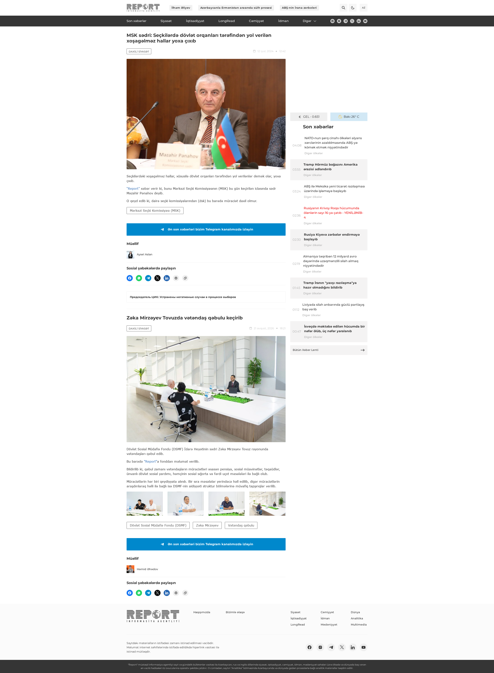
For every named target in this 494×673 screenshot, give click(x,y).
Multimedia (359, 624)
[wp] (139, 278)
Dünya (355, 612)
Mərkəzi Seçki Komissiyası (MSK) (155, 210)
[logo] (143, 8)
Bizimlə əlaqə (235, 612)
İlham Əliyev (181, 7)
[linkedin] (359, 21)
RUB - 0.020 (311, 117)
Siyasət (295, 612)
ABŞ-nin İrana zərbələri (299, 7)
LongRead (298, 624)
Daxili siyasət (139, 51)
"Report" (150, 461)
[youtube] (365, 21)
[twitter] (352, 21)
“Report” (133, 188)
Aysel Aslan (144, 254)
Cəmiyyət (327, 612)
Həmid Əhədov (147, 569)
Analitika (357, 618)
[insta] (339, 21)
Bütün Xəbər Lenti (305, 350)
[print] (176, 278)
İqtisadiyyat (299, 618)
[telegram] (345, 21)
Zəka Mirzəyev (207, 525)
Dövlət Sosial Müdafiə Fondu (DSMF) (158, 525)
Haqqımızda (201, 612)
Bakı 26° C (351, 117)
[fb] (332, 21)
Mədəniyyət (329, 624)
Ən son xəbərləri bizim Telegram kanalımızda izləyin (210, 229)
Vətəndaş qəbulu (241, 525)
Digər (307, 21)
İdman (325, 618)
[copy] (185, 278)
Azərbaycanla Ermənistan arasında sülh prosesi (236, 7)
